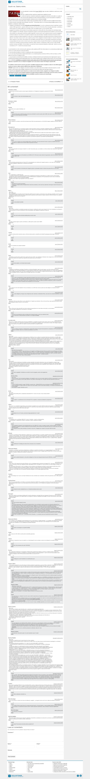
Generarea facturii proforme (58, 766)
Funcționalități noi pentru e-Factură (60, 767)
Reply (9, 92)
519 (69, 65)
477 (69, 78)
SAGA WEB (73, 34)
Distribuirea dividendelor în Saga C (59, 770)
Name (10, 743)
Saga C (10, 763)
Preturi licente (30, 766)
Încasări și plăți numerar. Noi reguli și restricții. (76, 44)
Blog (28, 768)
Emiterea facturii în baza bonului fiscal (60, 768)
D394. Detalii (73, 66)
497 (69, 69)
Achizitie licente (31, 764)
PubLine (10, 768)
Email (38, 743)
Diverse (69, 23)
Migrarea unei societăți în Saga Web (60, 764)
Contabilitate (70, 16)
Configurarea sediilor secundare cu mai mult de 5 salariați (64, 771)
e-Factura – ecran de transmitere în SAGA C (75, 53)
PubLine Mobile (12, 770)
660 (69, 60)
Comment (11, 732)
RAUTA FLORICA (12, 716)
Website (10, 750)
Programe (69, 21)
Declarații (69, 18)
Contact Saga (30, 771)
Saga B (10, 766)
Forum (68, 26)
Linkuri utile (30, 767)
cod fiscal (12, 75)
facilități (24, 75)
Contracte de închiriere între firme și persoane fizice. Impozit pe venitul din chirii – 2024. (76, 39)
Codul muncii (18, 75)
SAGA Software (16, 1)
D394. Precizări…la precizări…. (74, 71)
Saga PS (10, 764)
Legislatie (69, 20)
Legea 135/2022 (39, 11)
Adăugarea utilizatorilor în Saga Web (60, 763)
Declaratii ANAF (12, 767)
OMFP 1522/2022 (36, 598)
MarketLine (11, 771)
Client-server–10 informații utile (76, 49)
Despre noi (69, 24)
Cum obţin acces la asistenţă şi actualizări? (36, 763)
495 (69, 73)
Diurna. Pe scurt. (74, 75)
